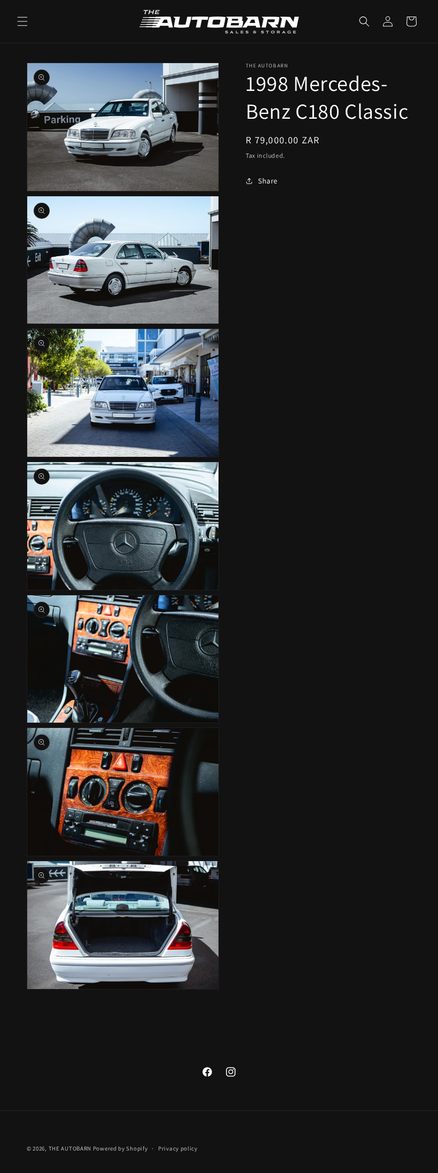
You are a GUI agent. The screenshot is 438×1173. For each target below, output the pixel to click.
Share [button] (268, 181)
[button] (22, 21)
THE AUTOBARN (70, 1148)
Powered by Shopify (120, 1148)
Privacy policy (178, 1148)
